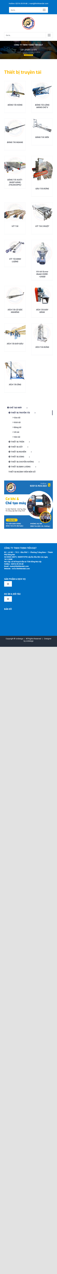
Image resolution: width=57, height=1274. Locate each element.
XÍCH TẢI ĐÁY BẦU (15, 343)
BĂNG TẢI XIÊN (42, 137)
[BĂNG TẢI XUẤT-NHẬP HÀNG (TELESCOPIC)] (15, 157)
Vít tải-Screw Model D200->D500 (42, 274)
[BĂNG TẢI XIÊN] (42, 120)
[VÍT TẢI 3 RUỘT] (42, 203)
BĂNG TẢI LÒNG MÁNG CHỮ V (42, 106)
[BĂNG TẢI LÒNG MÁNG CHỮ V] (42, 82)
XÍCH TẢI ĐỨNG (42, 347)
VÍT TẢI (14, 226)
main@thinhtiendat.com (38, 3)
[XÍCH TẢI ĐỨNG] (42, 324)
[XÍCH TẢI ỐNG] (15, 362)
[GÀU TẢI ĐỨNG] (42, 157)
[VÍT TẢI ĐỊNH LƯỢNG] (15, 241)
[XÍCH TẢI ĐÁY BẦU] (15, 324)
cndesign (29, 641)
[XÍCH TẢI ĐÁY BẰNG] (42, 287)
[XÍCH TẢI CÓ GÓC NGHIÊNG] (15, 287)
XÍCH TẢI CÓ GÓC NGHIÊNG (14, 311)
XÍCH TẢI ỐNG (15, 384)
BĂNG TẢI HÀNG (15, 105)
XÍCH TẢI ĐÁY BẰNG (42, 311)
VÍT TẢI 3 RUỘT (42, 226)
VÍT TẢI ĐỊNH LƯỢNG (15, 260)
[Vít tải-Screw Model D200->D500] (42, 241)
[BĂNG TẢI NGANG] (15, 120)
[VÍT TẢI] (15, 203)
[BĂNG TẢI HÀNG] (15, 82)
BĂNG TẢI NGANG (15, 142)
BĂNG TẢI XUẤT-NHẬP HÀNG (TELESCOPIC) (15, 182)
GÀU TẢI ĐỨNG (42, 188)
